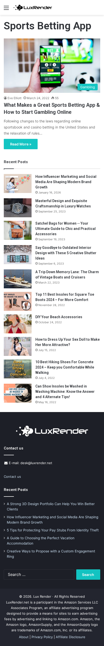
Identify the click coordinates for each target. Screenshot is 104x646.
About (24, 637)
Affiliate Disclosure (70, 637)
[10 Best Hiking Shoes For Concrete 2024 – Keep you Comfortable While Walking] (18, 368)
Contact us (12, 477)
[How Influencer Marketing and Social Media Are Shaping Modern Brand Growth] (18, 183)
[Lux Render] (33, 7)
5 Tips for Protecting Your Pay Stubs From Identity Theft (53, 530)
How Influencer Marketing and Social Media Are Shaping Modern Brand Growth (65, 182)
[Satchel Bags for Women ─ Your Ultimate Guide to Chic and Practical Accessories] (18, 230)
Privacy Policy (42, 637)
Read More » (20, 144)
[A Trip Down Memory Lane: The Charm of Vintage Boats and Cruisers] (18, 278)
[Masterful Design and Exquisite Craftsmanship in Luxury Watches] (18, 207)
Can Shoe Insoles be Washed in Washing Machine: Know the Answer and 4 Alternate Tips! (65, 391)
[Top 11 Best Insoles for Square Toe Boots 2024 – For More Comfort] (18, 301)
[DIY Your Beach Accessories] (18, 323)
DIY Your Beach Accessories (58, 317)
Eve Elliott (14, 98)
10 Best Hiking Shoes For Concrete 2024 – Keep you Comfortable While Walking (64, 367)
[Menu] (6, 9)
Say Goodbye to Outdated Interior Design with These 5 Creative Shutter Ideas (65, 253)
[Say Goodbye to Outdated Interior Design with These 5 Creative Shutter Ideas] (18, 254)
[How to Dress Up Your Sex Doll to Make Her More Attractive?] (18, 346)
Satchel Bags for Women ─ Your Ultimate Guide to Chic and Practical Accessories (65, 228)
